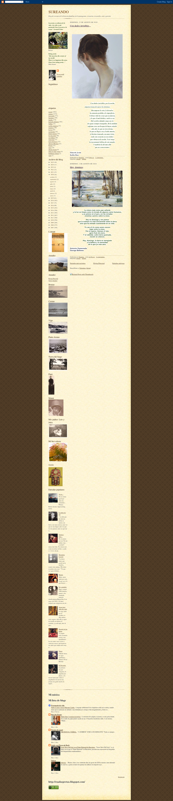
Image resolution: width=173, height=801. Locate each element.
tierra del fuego (53, 142)
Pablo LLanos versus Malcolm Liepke (63, 707)
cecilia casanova (53, 126)
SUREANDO (59, 11)
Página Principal (53, 278)
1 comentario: (99, 157)
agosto (52, 182)
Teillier (51, 124)
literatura (51, 118)
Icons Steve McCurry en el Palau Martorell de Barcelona (78, 747)
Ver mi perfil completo (60, 75)
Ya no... (61, 494)
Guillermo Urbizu (54, 153)
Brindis (61, 575)
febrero (52, 193)
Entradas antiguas (118, 263)
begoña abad (52, 136)
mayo (52, 189)
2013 (52, 213)
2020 (52, 174)
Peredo (51, 145)
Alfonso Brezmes (54, 144)
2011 (52, 218)
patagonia (51, 140)
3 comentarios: (100, 257)
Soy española (62, 587)
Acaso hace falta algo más (63, 608)
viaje (50, 155)
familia (51, 120)
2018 (52, 200)
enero (52, 196)
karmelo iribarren (54, 122)
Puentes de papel (57, 730)
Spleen (53, 760)
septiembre (53, 179)
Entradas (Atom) (85, 268)
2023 (52, 167)
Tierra (60, 651)
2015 (52, 208)
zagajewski (52, 132)
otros (50, 147)
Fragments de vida (57, 705)
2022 (52, 170)
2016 (52, 205)
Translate (51, 465)
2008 (52, 225)
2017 (52, 203)
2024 (52, 165)
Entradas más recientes (77, 263)
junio (52, 186)
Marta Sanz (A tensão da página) (71, 717)
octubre (52, 177)
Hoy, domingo (76, 167)
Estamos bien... (61, 536)
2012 (52, 215)
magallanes (52, 138)
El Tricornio (62, 665)
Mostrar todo (121, 777)
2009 (52, 223)
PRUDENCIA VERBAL (69, 732)
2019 (52, 198)
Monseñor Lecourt (62, 556)
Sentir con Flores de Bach (60, 745)
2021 (52, 172)
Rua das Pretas (56, 714)
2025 (52, 162)
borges (50, 130)
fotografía (51, 116)
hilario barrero (53, 134)
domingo (51, 128)
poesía (50, 112)
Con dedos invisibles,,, (80, 25)
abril (51, 191)
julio (51, 184)
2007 (52, 227)
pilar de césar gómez (55, 151)
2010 (52, 220)
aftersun (63, 763)
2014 (52, 210)
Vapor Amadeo (53, 281)
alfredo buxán (53, 150)
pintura (51, 114)
